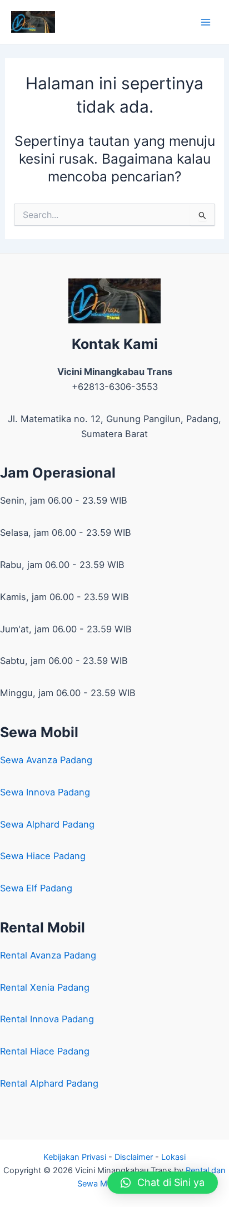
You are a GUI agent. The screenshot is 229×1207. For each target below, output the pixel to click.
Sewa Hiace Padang (43, 855)
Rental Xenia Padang (44, 987)
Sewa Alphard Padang (47, 824)
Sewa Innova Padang (45, 792)
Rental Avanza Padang (48, 955)
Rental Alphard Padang (49, 1083)
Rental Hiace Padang (44, 1051)
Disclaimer (133, 1157)
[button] (162, 1183)
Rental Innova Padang (47, 1019)
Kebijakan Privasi (74, 1157)
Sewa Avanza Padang (46, 759)
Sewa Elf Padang (36, 888)
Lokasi (173, 1157)
